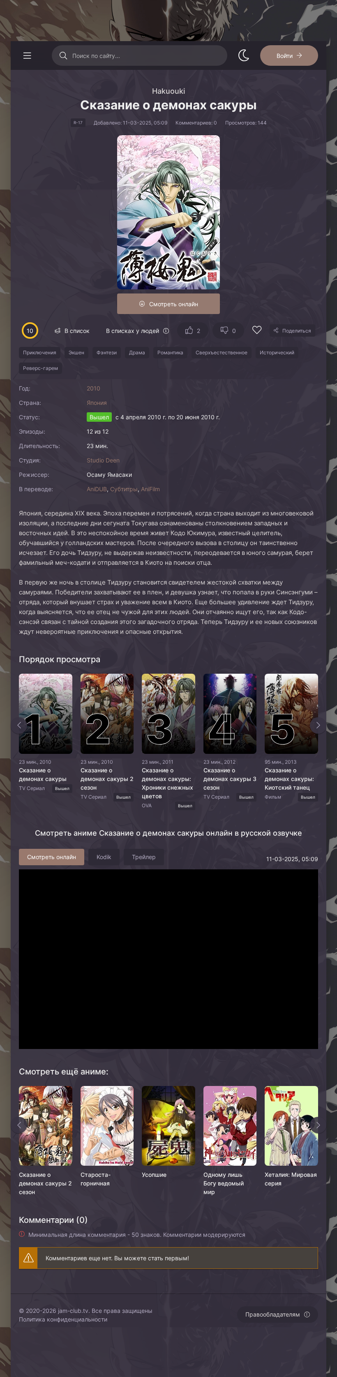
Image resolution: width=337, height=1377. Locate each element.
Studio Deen (103, 460)
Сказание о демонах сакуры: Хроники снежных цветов (167, 783)
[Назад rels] (19, 1125)
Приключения (39, 352)
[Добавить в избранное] (256, 331)
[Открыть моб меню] (27, 55)
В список (77, 330)
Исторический (277, 352)
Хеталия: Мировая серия (291, 1179)
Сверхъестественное (221, 352)
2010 (93, 388)
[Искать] (63, 55)
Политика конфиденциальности (63, 1319)
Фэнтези (107, 352)
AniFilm (150, 488)
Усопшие (154, 1174)
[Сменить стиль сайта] (243, 55)
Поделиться (296, 331)
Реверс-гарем (40, 368)
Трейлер (144, 856)
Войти (285, 55)
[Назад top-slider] (19, 725)
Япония (97, 402)
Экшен (76, 352)
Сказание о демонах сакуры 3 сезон (229, 779)
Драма (137, 352)
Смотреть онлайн (173, 303)
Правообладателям (272, 1314)
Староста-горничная (96, 1179)
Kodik (104, 856)
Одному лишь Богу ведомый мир (223, 1183)
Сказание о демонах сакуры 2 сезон (107, 779)
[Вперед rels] (318, 1125)
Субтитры (124, 488)
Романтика (170, 352)
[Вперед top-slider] (318, 725)
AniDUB (97, 488)
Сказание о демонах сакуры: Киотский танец (289, 779)
